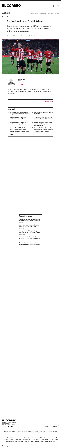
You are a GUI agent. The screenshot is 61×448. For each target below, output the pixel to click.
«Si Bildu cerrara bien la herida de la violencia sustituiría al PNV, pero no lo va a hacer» (43, 119)
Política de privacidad (53, 431)
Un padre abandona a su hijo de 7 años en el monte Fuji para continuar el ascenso (19, 133)
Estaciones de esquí (26, 439)
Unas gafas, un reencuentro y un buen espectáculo (43, 113)
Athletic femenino (42, 13)
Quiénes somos (12, 431)
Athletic (6, 12)
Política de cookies (41, 433)
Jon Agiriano (21, 79)
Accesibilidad (24, 431)
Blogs (12, 437)
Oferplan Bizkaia (7, 437)
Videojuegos (50, 437)
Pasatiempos (34, 437)
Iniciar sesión (53, 6)
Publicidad (18, 433)
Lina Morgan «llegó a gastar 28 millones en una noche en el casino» (43, 132)
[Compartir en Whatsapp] (24, 36)
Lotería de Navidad (44, 441)
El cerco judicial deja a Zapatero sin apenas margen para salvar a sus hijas (43, 128)
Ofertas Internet (45, 439)
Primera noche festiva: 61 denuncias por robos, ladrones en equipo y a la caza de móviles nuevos (20, 114)
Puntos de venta (6, 439)
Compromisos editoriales (32, 433)
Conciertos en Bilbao (42, 437)
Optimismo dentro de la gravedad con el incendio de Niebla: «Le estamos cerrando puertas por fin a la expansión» (30, 220)
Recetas (24, 437)
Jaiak (16, 441)
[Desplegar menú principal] (58, 6)
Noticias (32, 13)
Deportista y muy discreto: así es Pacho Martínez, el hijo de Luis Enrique (29, 225)
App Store (46, 426)
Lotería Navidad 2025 (10, 441)
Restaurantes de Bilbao (35, 441)
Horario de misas (18, 439)
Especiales (57, 13)
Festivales (55, 437)
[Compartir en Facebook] (27, 36)
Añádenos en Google (39, 35)
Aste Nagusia (21, 441)
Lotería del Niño (52, 441)
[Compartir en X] (29, 36)
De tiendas (29, 437)
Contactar (6, 431)
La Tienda (12, 439)
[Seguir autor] (21, 84)
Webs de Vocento (54, 446)
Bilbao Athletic (50, 13)
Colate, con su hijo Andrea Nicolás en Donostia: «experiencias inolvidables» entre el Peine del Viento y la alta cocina (29, 238)
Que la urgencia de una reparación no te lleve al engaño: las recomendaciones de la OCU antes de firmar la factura (30, 244)
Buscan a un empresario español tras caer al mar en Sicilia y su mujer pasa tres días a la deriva (43, 124)
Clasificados (51, 439)
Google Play (55, 426)
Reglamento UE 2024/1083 (33, 431)
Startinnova (27, 441)
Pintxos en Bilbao (18, 437)
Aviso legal (19, 431)
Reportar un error (49, 101)
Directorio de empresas (36, 439)
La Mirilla (56, 439)
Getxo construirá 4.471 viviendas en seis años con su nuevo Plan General (19, 128)
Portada (3, 16)
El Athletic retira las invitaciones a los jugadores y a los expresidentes (19, 118)
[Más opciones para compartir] (31, 36)
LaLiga (36, 13)
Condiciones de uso (43, 431)
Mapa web (24, 433)
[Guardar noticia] (9, 35)
